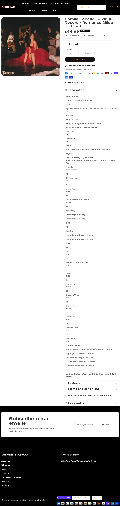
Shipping (81, 35)
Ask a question (76, 83)
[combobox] (91, 7)
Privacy (5, 486)
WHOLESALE (59, 11)
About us (5, 461)
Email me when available (81, 66)
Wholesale (6, 465)
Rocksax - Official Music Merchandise (28, 500)
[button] (33, 3)
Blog (3, 469)
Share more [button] (105, 395)
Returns (5, 482)
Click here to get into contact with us (78, 461)
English (96, 498)
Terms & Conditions (11, 477)
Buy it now (80, 59)
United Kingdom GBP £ (81, 498)
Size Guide (73, 44)
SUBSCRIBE (105, 424)
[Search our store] (103, 7)
